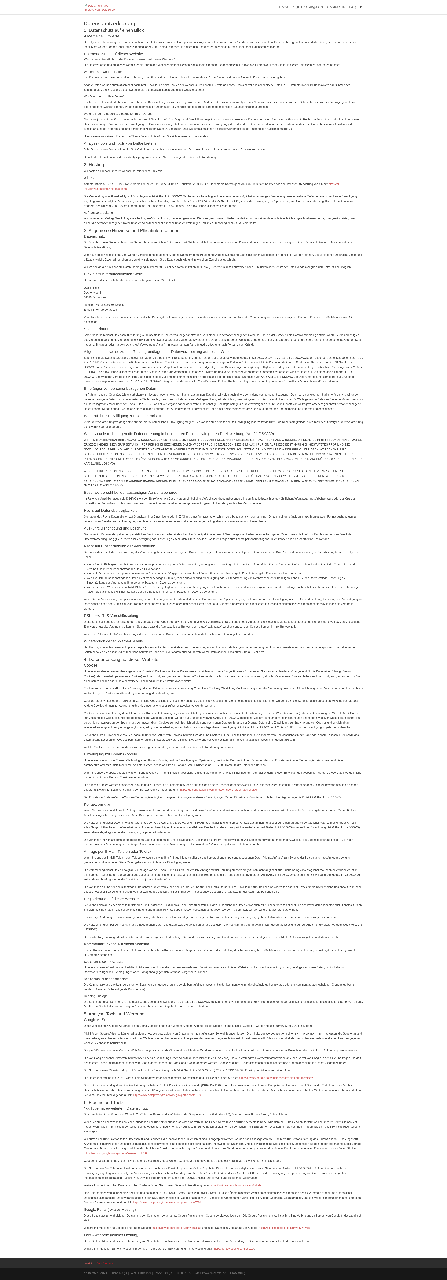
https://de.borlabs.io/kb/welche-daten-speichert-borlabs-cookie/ (219, 789)
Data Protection (106, 1263)
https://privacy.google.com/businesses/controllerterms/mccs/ (276, 1077)
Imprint (88, 1263)
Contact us (336, 7)
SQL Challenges (306, 7)
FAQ (352, 7)
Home (284, 7)
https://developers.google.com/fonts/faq (177, 1227)
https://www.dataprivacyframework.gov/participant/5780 (167, 1095)
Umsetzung (237, 1273)
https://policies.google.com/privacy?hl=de (235, 1185)
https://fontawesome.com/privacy (234, 1248)
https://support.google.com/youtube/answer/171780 (115, 1153)
